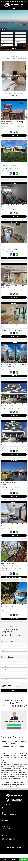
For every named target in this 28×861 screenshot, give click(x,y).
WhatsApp (23, 859)
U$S (14, 135)
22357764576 (6, 2)
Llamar (14, 859)
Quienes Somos (6, 828)
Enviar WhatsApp (14, 725)
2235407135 (15, 2)
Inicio (3, 824)
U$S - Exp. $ (14, 258)
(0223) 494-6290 (8, 812)
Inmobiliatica (13, 844)
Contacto (4, 830)
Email (4, 859)
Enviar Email (14, 728)
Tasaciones (5, 826)
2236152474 (23, 2)
